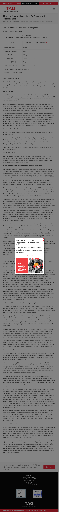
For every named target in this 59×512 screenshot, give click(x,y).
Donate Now (29, 255)
